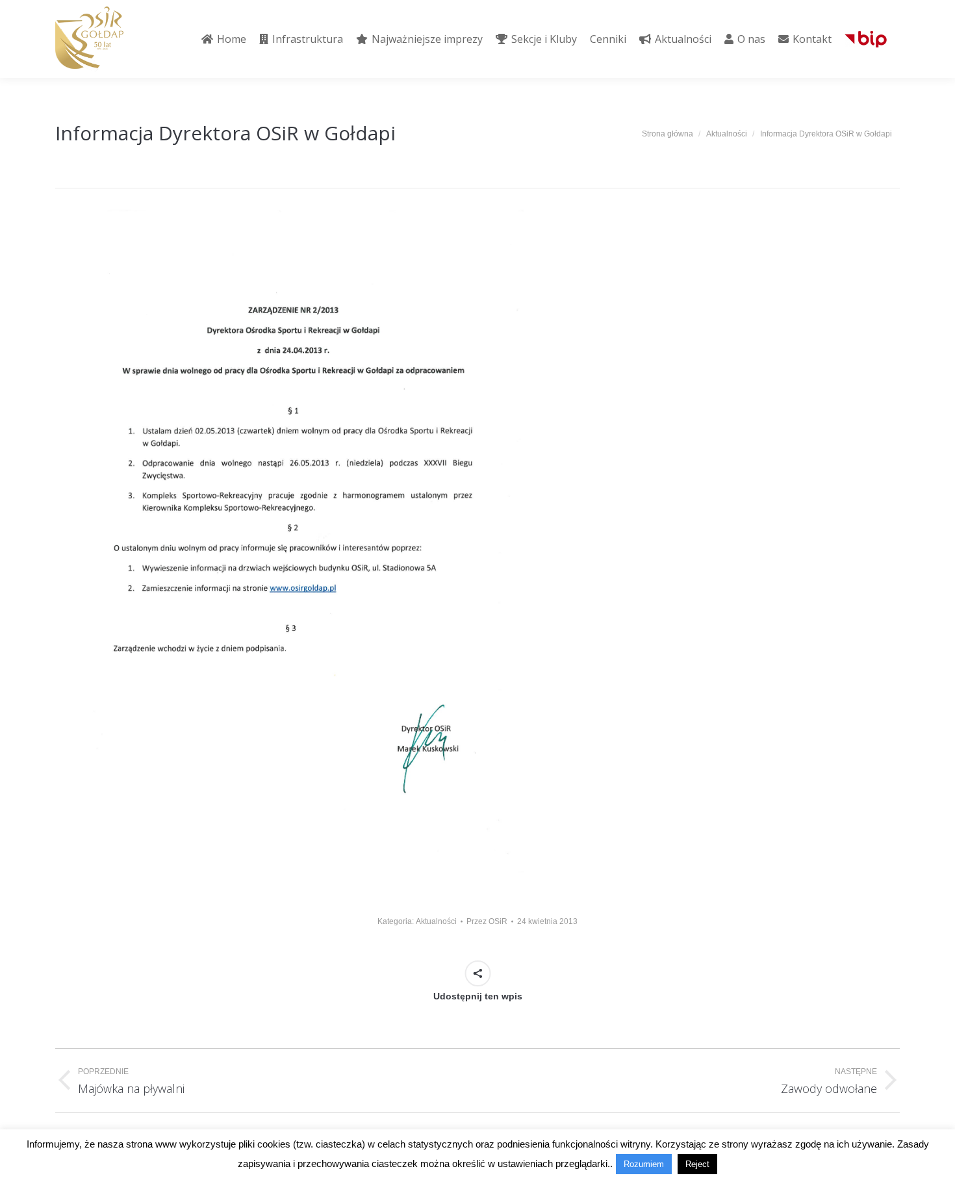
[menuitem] (224, 39)
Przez (486, 921)
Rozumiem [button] (644, 1164)
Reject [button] (697, 1164)
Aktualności (436, 921)
